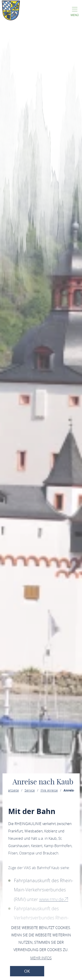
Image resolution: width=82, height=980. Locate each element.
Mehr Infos (41, 957)
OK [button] (27, 971)
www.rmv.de (51, 899)
